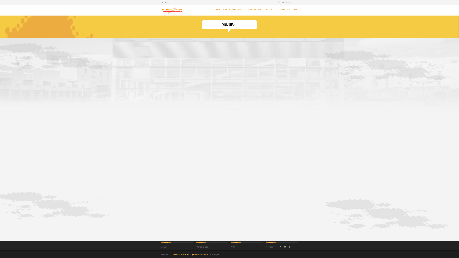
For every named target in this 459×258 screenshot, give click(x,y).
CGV (233, 247)
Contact (269, 247)
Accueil (164, 247)
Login (166, 2)
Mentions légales (203, 247)
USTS (219, 254)
